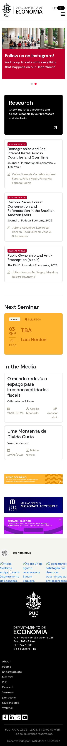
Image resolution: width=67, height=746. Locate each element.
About (6, 661)
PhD (4, 682)
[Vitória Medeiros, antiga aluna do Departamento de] (10, 572)
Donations (9, 697)
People (6, 667)
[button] (63, 14)
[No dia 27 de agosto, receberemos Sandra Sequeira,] (33, 572)
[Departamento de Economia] (29, 10)
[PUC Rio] (6, 10)
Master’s (7, 677)
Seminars (8, 692)
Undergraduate (12, 672)
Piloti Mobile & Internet (45, 741)
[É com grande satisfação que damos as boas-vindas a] (56, 572)
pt (55, 8)
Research (8, 687)
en (60, 8)
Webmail (7, 708)
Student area (10, 703)
